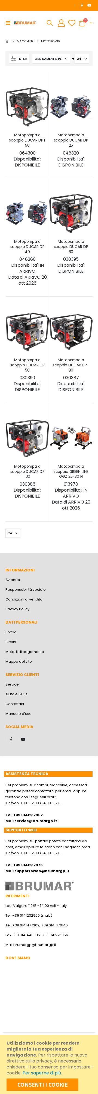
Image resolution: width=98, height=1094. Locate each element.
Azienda (12, 579)
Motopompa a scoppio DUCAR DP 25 (71, 150)
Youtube (23, 739)
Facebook (11, 739)
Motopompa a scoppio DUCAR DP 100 (27, 481)
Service (12, 684)
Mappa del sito (18, 661)
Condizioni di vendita (23, 599)
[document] (50, 1064)
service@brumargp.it (35, 820)
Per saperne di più (42, 1073)
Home (7, 41)
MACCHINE (25, 41)
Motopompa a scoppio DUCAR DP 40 (27, 262)
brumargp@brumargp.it (34, 944)
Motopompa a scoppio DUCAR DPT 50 (27, 150)
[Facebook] (82, 5)
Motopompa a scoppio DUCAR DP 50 (27, 375)
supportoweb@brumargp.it (41, 870)
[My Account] (61, 23)
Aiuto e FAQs (16, 694)
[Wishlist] (71, 23)
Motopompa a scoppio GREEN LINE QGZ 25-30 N (71, 487)
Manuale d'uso (18, 713)
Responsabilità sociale (25, 589)
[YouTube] (89, 5)
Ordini (10, 642)
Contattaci (14, 703)
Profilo (11, 632)
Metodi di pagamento (24, 651)
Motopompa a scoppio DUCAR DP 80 (71, 256)
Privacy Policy (17, 609)
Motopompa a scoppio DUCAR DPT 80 (71, 375)
